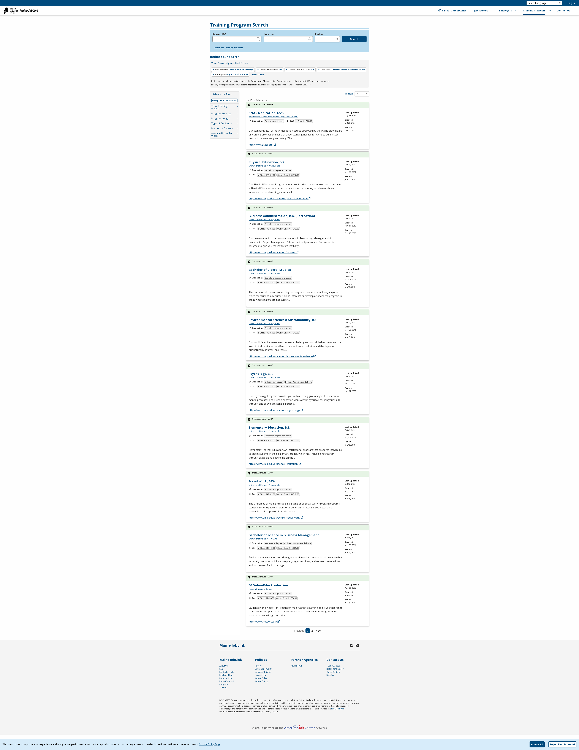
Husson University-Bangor (260, 589)
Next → (320, 630)
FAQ (221, 668)
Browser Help (225, 678)
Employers (505, 10)
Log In (571, 3)
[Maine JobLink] (21, 10)
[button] (228, 48)
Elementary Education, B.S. (269, 427)
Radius (319, 34)
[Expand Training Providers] (550, 10)
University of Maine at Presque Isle (264, 165)
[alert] (307, 105)
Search (354, 39)
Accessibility (260, 675)
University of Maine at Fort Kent (263, 538)
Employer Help (226, 675)
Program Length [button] (220, 118)
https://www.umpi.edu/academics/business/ (273, 252)
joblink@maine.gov (334, 668)
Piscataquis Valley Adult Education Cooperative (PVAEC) (273, 116)
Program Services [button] (221, 113)
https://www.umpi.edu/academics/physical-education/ (278, 198)
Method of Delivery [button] (222, 128)
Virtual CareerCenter (454, 10)
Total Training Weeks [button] (219, 107)
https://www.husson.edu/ (263, 621)
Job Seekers (481, 10)
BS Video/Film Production (268, 585)
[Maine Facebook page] (351, 645)
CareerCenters (333, 672)
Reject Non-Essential (562, 744)
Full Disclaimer (337, 708)
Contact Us (563, 10)
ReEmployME (296, 665)
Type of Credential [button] (221, 123)
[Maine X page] (357, 645)
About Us (223, 665)
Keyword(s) (219, 34)
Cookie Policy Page (209, 744)
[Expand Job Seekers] (492, 10)
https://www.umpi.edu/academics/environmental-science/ (281, 356)
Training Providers (534, 10)
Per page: (348, 93)
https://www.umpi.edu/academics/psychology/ (274, 410)
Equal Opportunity (263, 668)
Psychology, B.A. (261, 374)
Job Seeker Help (226, 672)
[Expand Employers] (516, 10)
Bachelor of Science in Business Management (284, 535)
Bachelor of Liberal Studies (270, 270)
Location (269, 34)
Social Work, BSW (262, 481)
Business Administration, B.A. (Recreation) (282, 216)
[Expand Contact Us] (574, 10)
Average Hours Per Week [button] (222, 134)
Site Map (223, 687)
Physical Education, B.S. (267, 162)
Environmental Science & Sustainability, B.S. (283, 320)
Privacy (258, 665)
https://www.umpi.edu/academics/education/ (274, 463)
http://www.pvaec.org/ (261, 144)
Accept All (537, 744)
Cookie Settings (262, 681)
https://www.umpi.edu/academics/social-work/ (274, 517)
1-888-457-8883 (333, 665)
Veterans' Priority (263, 672)
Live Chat (330, 675)
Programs (223, 684)
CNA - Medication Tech (266, 113)
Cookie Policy (261, 678)
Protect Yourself (226, 681)
